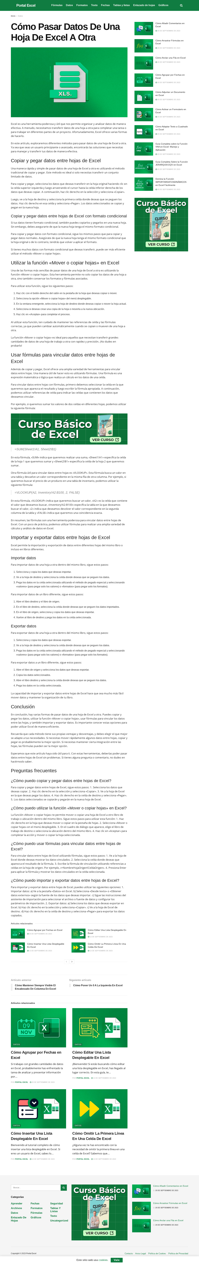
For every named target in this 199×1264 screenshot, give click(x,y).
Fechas (105, 5)
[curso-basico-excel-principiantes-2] (69, 428)
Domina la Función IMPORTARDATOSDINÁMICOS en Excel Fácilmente (170, 182)
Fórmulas (56, 5)
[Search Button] (64, 1188)
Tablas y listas (121, 5)
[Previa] (66, 962)
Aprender (16, 1203)
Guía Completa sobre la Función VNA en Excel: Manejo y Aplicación (171, 147)
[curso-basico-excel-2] (161, 224)
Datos (69, 5)
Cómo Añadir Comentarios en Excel (170, 1186)
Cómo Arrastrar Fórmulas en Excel (170, 1203)
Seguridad (56, 1203)
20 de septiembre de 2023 (40, 934)
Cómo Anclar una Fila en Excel (170, 58)
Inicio (13, 16)
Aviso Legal (140, 1253)
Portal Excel (25, 5)
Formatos (82, 5)
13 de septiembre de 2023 (101, 937)
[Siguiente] (72, 962)
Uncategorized (59, 1220)
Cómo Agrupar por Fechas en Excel (44, 930)
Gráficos (163, 5)
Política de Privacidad (178, 1253)
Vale (117, 1260)
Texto (94, 5)
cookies (103, 1260)
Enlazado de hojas (144, 5)
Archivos (16, 1208)
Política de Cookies (157, 1253)
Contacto (129, 1253)
